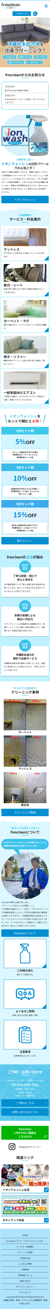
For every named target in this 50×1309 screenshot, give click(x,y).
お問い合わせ (25, 1281)
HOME (25, 1235)
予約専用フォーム (25, 1275)
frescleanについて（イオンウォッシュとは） (25, 1241)
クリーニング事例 (25, 812)
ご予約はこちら (21, 13)
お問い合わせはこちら (25, 1112)
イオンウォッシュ (25, 199)
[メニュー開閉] (46, 6)
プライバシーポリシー (25, 1286)
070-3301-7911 (28, 1084)
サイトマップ (25, 1292)
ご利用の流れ (25, 1258)
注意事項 (25, 1269)
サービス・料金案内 (25, 1246)
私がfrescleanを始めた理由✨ (17, 90)
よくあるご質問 (25, 1263)
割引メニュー (25, 541)
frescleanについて (25, 933)
